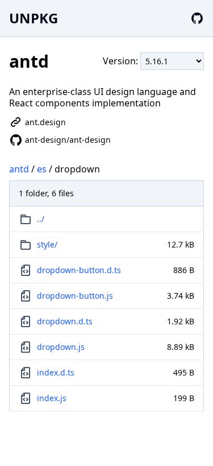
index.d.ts (55, 372)
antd (19, 169)
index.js (51, 398)
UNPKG (33, 18)
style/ (47, 244)
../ (40, 218)
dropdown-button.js (75, 295)
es (42, 169)
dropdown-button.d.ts (79, 270)
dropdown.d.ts (65, 321)
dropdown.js (61, 346)
